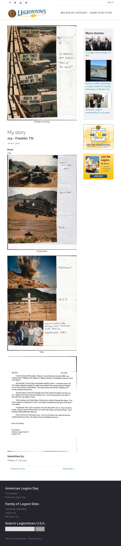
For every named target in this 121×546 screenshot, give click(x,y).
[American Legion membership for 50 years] (98, 101)
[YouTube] (20, 2)
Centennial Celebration (16, 509)
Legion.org (10, 513)
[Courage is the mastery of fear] (98, 44)
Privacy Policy (34, 538)
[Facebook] (10, 2)
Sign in (110, 2)
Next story (69, 469)
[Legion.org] (26, 2)
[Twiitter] (15, 2)
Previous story (17, 469)
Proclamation (11, 493)
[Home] (27, 13)
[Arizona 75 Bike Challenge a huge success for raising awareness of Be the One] (98, 70)
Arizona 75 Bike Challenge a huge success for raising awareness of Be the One (98, 86)
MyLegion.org (12, 516)
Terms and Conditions (15, 538)
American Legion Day (15, 497)
